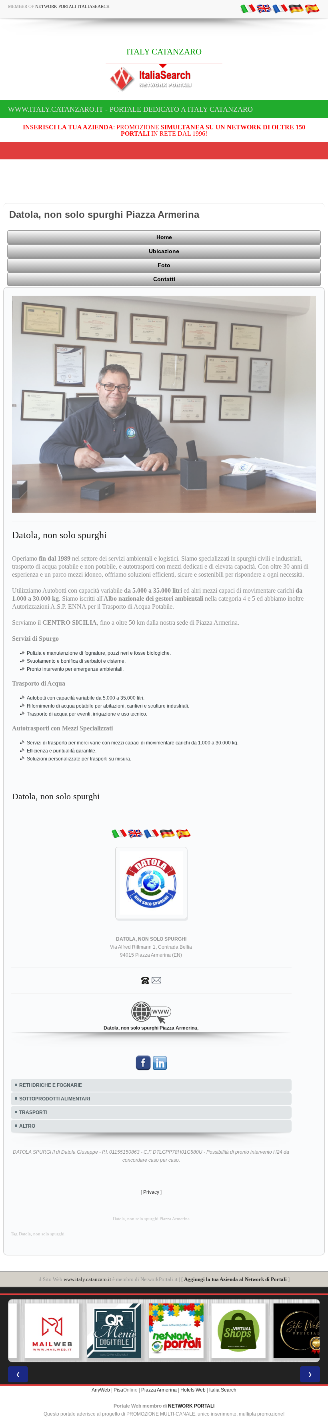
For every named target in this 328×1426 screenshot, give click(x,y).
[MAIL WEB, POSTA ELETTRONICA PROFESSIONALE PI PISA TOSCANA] (39, 1330)
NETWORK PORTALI (191, 1406)
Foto (164, 265)
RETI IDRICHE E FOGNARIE (50, 1085)
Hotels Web (193, 1390)
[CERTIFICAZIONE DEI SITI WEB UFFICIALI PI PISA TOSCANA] (288, 1330)
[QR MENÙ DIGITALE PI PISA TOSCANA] (102, 1330)
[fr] (280, 8)
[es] (312, 8)
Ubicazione (164, 251)
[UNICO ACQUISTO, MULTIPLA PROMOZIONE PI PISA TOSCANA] (164, 1330)
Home (164, 237)
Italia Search (222, 1390)
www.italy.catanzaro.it (87, 1279)
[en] (264, 8)
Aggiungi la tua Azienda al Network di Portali (235, 1279)
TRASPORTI (33, 1112)
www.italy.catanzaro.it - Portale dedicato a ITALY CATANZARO (130, 109)
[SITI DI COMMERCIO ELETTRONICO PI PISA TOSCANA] (226, 1330)
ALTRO (27, 1126)
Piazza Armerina (159, 1390)
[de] (296, 8)
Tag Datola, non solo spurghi (37, 1234)
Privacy (151, 1192)
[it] (248, 8)
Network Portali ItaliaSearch (72, 6)
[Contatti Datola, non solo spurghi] (151, 980)
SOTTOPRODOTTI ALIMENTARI (54, 1099)
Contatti (164, 279)
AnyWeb (101, 1390)
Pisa (118, 1390)
